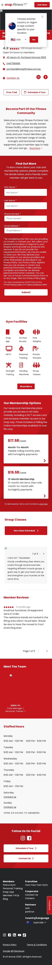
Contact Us (12, 78)
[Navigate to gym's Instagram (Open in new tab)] (39, 77)
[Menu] (2, 4)
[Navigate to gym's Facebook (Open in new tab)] (46, 77)
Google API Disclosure (13, 951)
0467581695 (13, 63)
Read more (35, 148)
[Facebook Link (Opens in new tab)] (29, 839)
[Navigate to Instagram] (4, 935)
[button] (39, 553)
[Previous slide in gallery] (50, 308)
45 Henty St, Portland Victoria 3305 (26, 57)
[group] (26, 627)
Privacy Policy (16, 284)
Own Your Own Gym (36, 885)
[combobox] (18, 40)
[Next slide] (47, 651)
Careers (29, 898)
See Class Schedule (24, 530)
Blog (5, 899)
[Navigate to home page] (12, 5)
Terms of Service (34, 284)
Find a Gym (9, 885)
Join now (42, 4)
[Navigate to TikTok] (24, 936)
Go (33, 39)
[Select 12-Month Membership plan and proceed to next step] (45, 497)
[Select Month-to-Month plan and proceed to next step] (45, 461)
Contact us (10, 797)
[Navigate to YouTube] (19, 935)
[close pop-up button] (42, 17)
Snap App (8, 892)
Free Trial (11, 92)
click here (43, 504)
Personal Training (13, 888)
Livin (27, 908)
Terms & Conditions (37, 944)
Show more (26, 386)
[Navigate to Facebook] (9, 935)
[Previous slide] (38, 651)
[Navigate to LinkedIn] (14, 935)
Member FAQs (11, 895)
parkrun (29, 911)
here (43, 278)
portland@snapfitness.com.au (23, 69)
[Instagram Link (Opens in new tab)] (23, 839)
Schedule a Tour (37, 92)
